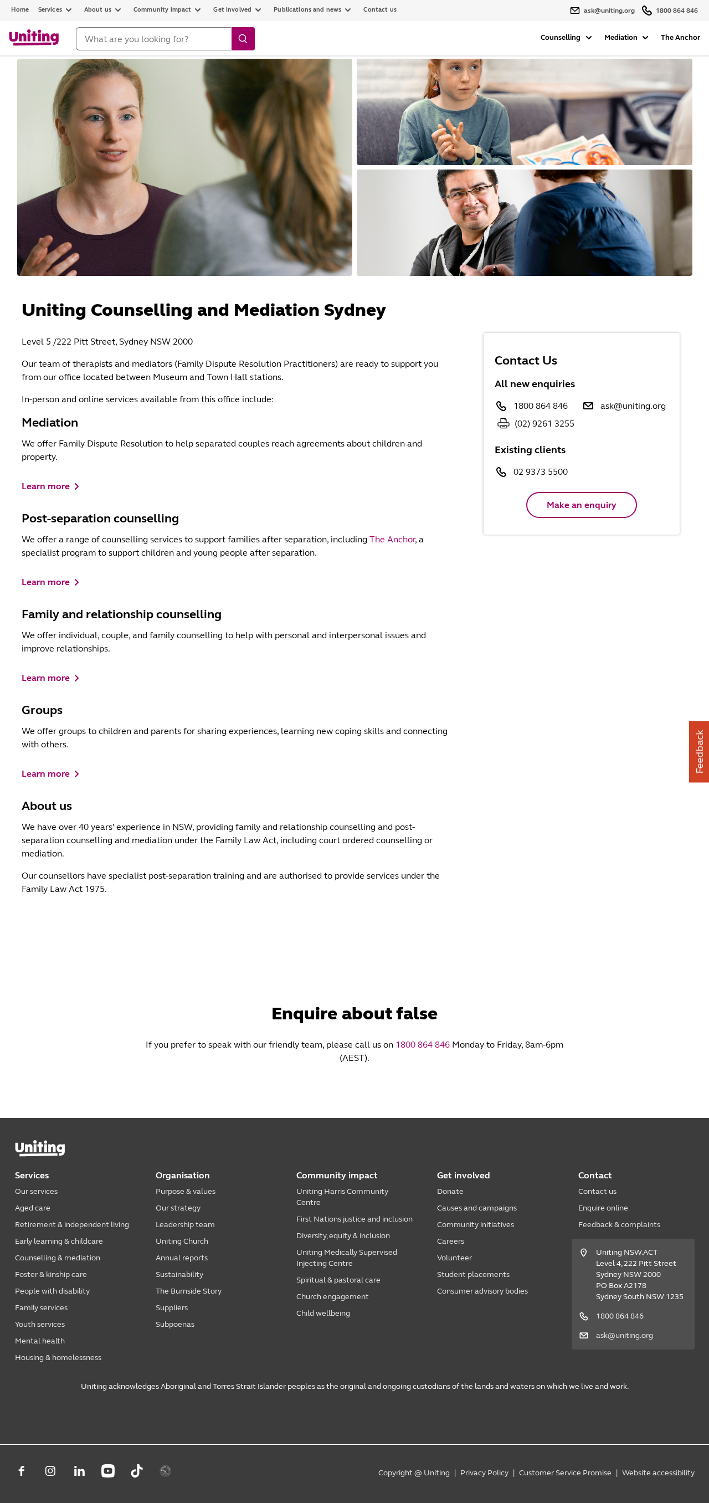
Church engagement (332, 1296)
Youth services (40, 1324)
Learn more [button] (46, 486)
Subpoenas (175, 1324)
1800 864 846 (540, 406)
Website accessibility (658, 1473)
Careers (450, 1241)
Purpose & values (185, 1191)
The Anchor (680, 37)
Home (20, 9)
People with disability (52, 1291)
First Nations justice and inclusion (354, 1219)
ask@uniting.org (633, 406)
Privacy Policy (484, 1473)
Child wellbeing (323, 1313)
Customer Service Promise (565, 1473)
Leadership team (185, 1224)
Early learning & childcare (59, 1241)
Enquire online (603, 1208)
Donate (450, 1191)
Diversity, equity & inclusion (343, 1235)
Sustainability (179, 1274)
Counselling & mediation (57, 1258)
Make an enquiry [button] (581, 505)
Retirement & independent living (72, 1224)
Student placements (473, 1274)
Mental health (40, 1341)
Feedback (699, 751)
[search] (243, 38)
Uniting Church (182, 1241)
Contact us (380, 9)
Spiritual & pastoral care (338, 1280)
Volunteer (454, 1258)
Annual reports (182, 1258)
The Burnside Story (189, 1291)
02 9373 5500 (540, 471)
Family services (41, 1307)
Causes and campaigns (477, 1208)
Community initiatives (475, 1224)
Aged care (32, 1208)
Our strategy (178, 1208)
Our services (36, 1191)
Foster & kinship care (51, 1274)
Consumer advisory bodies (482, 1291)
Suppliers (172, 1307)
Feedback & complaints (619, 1224)
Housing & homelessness (58, 1357)
